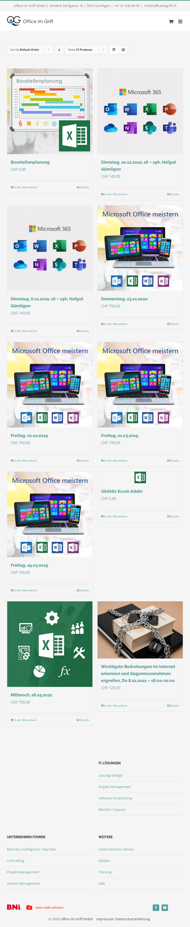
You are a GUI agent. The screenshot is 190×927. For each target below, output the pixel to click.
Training (104, 872)
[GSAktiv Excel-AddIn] (140, 477)
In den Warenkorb (25, 187)
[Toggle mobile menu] (180, 21)
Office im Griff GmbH (76, 919)
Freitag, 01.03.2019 (119, 435)
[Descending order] (59, 49)
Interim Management (23, 883)
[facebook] (156, 907)
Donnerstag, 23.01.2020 (124, 298)
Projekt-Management (114, 787)
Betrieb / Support (111, 809)
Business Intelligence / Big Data (31, 849)
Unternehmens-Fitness (116, 849)
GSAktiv (104, 860)
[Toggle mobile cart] (171, 21)
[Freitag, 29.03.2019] (49, 514)
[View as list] (123, 49)
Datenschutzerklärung (132, 919)
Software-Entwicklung (115, 798)
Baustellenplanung (30, 162)
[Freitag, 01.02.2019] (49, 384)
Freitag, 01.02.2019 (29, 435)
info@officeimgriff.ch (160, 5)
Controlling (15, 860)
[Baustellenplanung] (49, 111)
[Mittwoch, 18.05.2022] (49, 644)
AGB (101, 883)
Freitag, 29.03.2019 (29, 565)
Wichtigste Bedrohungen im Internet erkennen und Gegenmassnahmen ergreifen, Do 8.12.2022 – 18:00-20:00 (138, 673)
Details (84, 187)
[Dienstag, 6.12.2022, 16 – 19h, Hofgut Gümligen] (49, 248)
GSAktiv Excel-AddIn (121, 491)
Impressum (105, 919)
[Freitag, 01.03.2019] (140, 384)
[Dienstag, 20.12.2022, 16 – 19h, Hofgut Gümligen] (140, 111)
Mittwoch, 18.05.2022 (31, 694)
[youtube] (165, 907)
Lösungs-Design (110, 775)
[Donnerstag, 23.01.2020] (140, 248)
